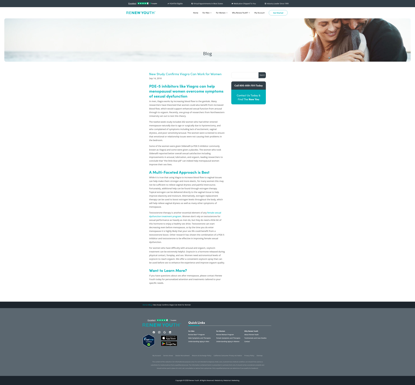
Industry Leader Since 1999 (277, 3)
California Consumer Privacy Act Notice (228, 356)
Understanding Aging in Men (198, 341)
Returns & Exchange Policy (201, 356)
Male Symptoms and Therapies (199, 338)
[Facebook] (154, 332)
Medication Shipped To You (244, 3)
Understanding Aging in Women (227, 341)
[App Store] (169, 345)
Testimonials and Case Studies (255, 338)
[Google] (165, 332)
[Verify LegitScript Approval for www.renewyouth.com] (149, 346)
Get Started (278, 12)
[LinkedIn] (170, 332)
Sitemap (260, 356)
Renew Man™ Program (196, 335)
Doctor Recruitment (182, 356)
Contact (247, 341)
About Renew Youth (251, 335)
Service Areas (168, 356)
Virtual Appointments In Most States (208, 3)
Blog (150, 305)
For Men (206, 12)
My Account (259, 12)
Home (195, 12)
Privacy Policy (249, 356)
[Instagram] (159, 332)
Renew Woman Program (225, 335)
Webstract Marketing (231, 380)
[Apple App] (169, 339)
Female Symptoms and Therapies (228, 338)
